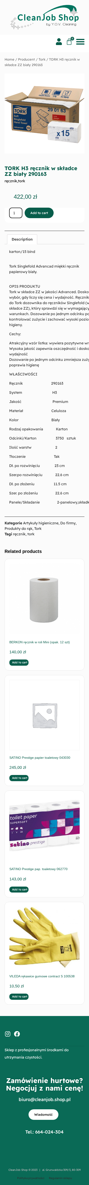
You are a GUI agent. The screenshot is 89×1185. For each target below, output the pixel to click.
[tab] (22, 239)
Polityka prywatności (30, 1178)
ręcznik (11, 181)
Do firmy (68, 523)
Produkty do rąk (18, 528)
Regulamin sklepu (60, 1178)
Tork (42, 59)
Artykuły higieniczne (40, 523)
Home (9, 59)
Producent (26, 59)
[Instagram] (7, 1034)
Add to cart (39, 213)
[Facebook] (17, 1034)
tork (21, 181)
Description (22, 239)
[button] (80, 41)
